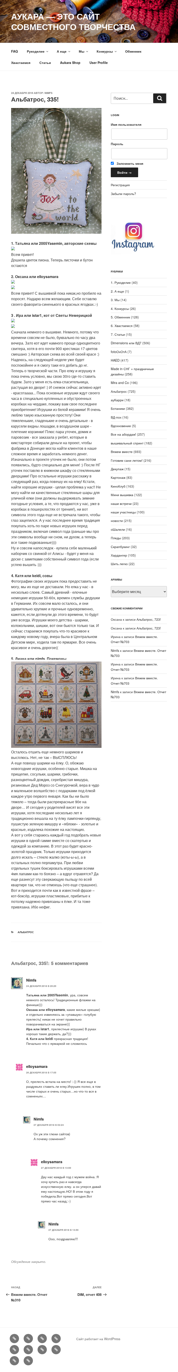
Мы (81, 51)
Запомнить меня (129, 163)
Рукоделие (35, 51)
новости (117, 520)
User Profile (98, 62)
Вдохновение (121, 425)
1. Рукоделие (121, 282)
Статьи (45, 62)
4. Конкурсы (120, 308)
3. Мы (115, 299)
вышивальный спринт (127, 443)
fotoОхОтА (119, 351)
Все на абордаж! (123, 434)
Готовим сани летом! (127, 460)
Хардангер (119, 555)
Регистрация (120, 185)
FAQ (14, 51)
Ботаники (118, 408)
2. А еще (117, 291)
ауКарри (117, 400)
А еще (62, 51)
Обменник (133, 51)
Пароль (117, 143)
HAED (115, 360)
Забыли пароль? (123, 193)
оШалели (118, 529)
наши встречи (121, 503)
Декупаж (117, 469)
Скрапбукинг (120, 546)
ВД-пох (116, 417)
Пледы (116, 538)
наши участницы (123, 512)
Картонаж (118, 477)
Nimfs (48, 93)
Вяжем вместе (122, 451)
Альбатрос (26, 932)
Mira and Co (120, 382)
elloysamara (37, 1066)
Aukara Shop (70, 62)
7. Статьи (118, 334)
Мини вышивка (122, 494)
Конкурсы (105, 51)
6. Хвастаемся (122, 325)
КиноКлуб (118, 486)
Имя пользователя (126, 124)
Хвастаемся (20, 62)
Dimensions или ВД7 (126, 343)
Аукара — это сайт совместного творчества (73, 21)
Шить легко (119, 563)
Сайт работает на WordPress (98, 1338)
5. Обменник (120, 317)
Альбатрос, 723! (149, 619)
